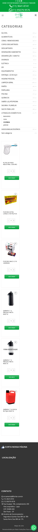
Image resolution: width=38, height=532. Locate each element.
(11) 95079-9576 (21, 10)
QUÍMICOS (5, 98)
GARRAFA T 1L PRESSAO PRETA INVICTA (8, 312)
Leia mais (12, 377)
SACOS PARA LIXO (7, 109)
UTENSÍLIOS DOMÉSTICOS (11, 113)
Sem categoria (6, 133)
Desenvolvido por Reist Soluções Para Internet (19, 529)
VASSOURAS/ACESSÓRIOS (10, 129)
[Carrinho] (36, 15)
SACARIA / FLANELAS (9, 105)
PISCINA (4, 94)
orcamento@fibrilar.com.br (13, 496)
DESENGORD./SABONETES (11, 52)
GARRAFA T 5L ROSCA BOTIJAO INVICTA (10, 410)
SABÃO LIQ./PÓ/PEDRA (9, 101)
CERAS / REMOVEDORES (10, 41)
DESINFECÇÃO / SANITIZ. (10, 56)
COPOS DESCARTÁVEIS (9, 44)
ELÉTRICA (5, 63)
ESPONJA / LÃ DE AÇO (9, 75)
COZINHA (6, 122)
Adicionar (11, 178)
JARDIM (5, 125)
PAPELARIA (5, 90)
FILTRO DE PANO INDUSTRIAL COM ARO (10, 163)
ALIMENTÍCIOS (6, 37)
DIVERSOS (5, 60)
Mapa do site (19, 526)
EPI (2, 67)
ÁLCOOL (4, 33)
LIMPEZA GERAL (7, 82)
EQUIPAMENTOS (7, 71)
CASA (5, 119)
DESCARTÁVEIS (7, 48)
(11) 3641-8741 (20, 6)
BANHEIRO (6, 116)
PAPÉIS (4, 86)
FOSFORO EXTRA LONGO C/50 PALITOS (10, 213)
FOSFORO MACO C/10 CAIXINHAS (10, 262)
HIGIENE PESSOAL (8, 79)
